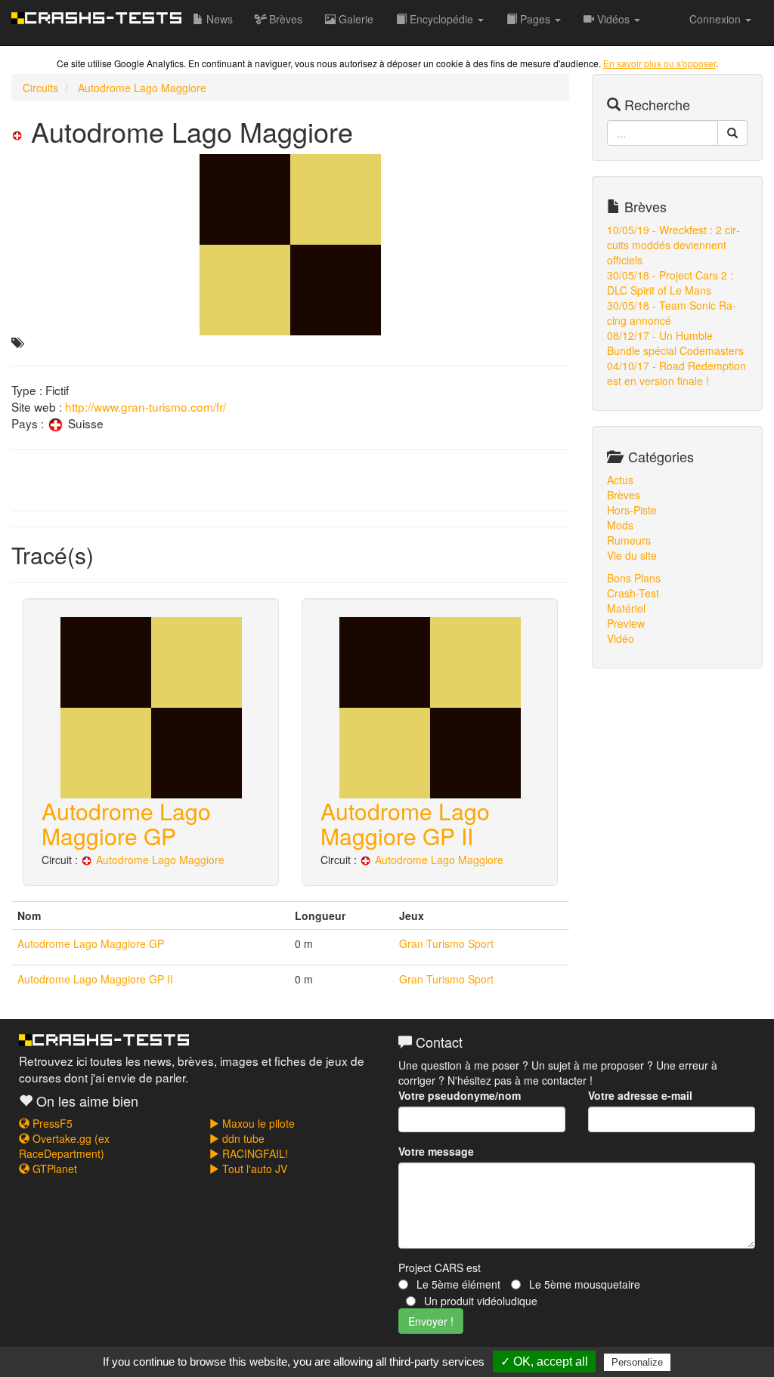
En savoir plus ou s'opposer (659, 63)
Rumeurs (629, 540)
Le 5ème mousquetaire (583, 1284)
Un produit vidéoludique (479, 1300)
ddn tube (242, 1138)
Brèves (284, 18)
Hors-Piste (632, 509)
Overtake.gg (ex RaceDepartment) (64, 1146)
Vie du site (632, 555)
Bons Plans (634, 577)
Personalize (637, 1362)
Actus (620, 479)
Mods (620, 525)
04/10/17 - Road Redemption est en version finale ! (676, 373)
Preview (626, 623)
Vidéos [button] (613, 18)
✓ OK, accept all (544, 1361)
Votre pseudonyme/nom (459, 1095)
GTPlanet (53, 1168)
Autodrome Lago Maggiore (142, 87)
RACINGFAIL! (253, 1153)
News (218, 18)
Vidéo (620, 638)
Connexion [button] (716, 18)
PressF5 (51, 1123)
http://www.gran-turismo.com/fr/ (145, 406)
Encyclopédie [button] (441, 18)
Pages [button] (535, 18)
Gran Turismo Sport (446, 943)
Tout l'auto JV (253, 1168)
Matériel (626, 608)
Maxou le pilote (257, 1123)
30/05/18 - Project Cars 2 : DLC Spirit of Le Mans (670, 282)
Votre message (436, 1151)
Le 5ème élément (456, 1284)
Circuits (40, 87)
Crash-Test (633, 593)
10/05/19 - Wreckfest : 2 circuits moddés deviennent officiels (673, 244)
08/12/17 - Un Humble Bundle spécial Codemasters (675, 343)
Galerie (354, 18)
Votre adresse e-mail (640, 1095)
